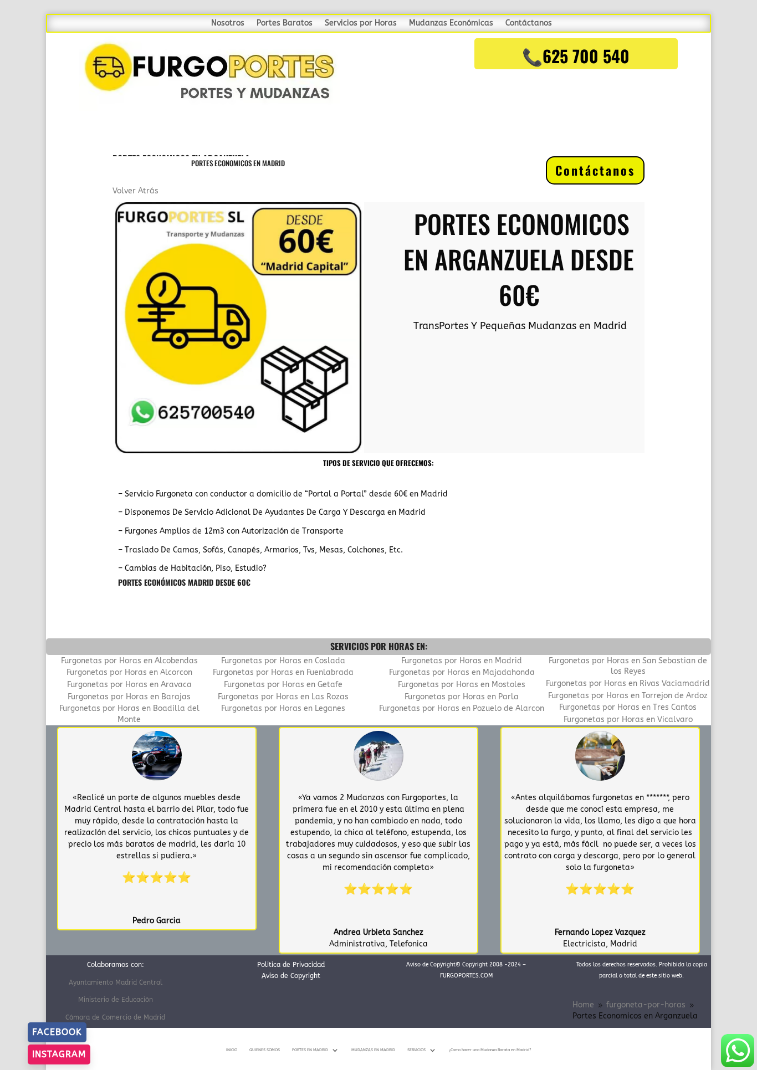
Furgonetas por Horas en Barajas (129, 697)
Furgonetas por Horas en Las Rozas (283, 697)
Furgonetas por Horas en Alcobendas (129, 660)
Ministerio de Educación (115, 1000)
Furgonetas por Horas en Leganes (283, 708)
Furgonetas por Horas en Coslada (283, 660)
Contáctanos (528, 23)
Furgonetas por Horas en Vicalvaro (628, 719)
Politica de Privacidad (291, 965)
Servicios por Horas (361, 23)
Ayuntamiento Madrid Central (115, 982)
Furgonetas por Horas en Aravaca (129, 684)
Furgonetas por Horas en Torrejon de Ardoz (628, 695)
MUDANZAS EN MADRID (373, 1050)
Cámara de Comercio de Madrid (115, 1017)
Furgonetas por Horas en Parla (462, 697)
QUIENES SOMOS (264, 1050)
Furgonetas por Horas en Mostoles (461, 684)
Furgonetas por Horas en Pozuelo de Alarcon (461, 708)
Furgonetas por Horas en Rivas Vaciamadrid (628, 683)
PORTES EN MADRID (310, 1050)
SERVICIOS (416, 1050)
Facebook (57, 1032)
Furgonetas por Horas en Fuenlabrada (283, 672)
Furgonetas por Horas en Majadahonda (462, 672)
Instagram (59, 1054)
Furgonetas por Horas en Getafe (283, 684)
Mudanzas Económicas (451, 23)
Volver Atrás (135, 191)
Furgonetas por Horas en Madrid (461, 660)
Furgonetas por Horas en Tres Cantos (628, 707)
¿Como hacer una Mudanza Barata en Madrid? (490, 1050)
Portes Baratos (285, 23)
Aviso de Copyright (291, 976)
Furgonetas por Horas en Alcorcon (129, 672)
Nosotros (227, 23)
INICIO (231, 1050)
